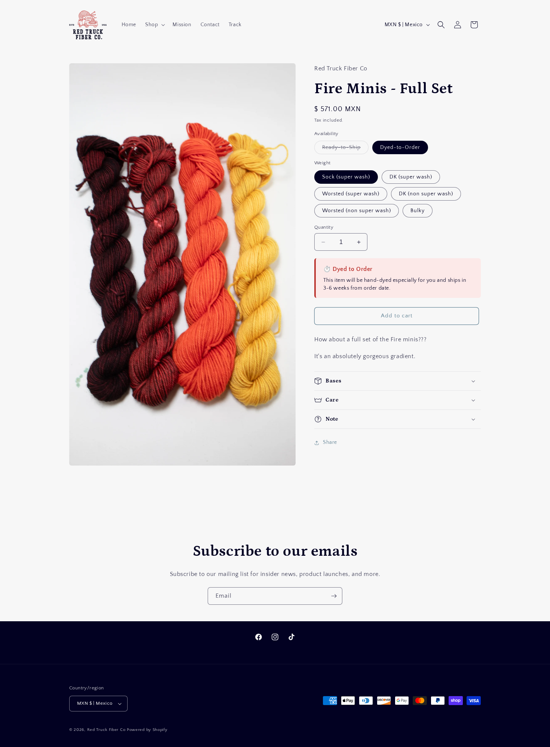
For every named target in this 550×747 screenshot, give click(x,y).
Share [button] (330, 442)
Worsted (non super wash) (356, 211)
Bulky (417, 211)
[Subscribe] (334, 596)
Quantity (323, 227)
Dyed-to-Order (400, 147)
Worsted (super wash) (350, 194)
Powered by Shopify (147, 730)
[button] (154, 25)
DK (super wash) (410, 177)
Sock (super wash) (346, 177)
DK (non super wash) (426, 194)
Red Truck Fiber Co (106, 730)
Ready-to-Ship (345, 149)
